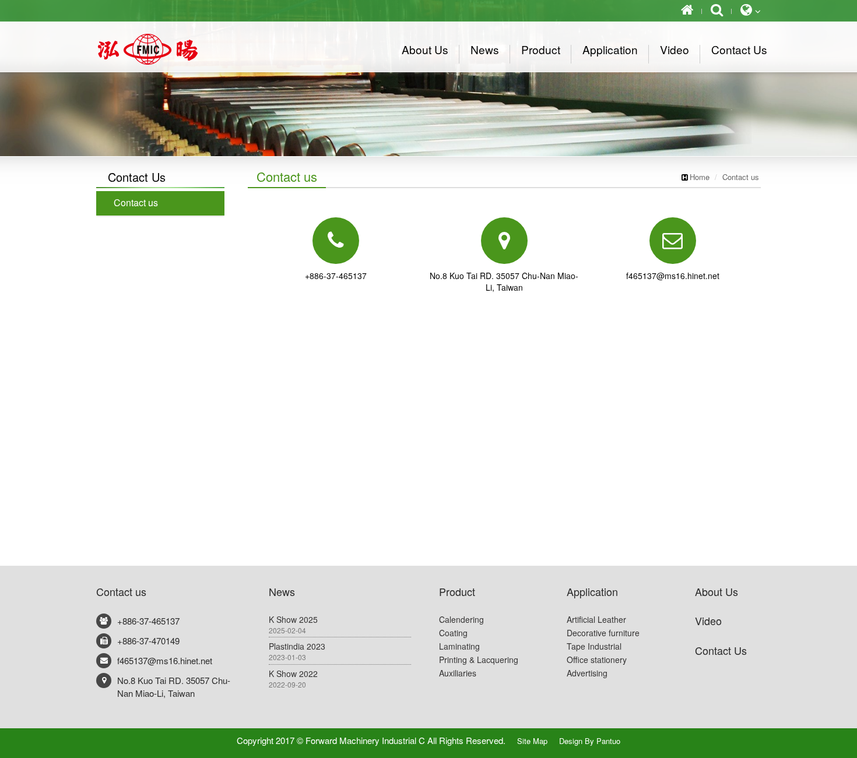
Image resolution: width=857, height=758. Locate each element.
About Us (716, 591)
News (282, 591)
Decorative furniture (603, 633)
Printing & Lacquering (478, 659)
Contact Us (721, 650)
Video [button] (674, 49)
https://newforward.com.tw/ (160, 48)
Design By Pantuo (589, 740)
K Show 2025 (293, 624)
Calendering (461, 619)
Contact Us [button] (739, 49)
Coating (453, 633)
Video (708, 620)
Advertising (587, 673)
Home (700, 176)
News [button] (484, 49)
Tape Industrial (594, 646)
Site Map (532, 740)
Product (457, 591)
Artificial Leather (596, 619)
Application (592, 591)
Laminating (459, 646)
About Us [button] (425, 49)
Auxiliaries (457, 673)
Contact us (740, 176)
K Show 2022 (293, 678)
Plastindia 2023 (297, 651)
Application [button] (610, 49)
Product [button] (540, 49)
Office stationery (597, 659)
